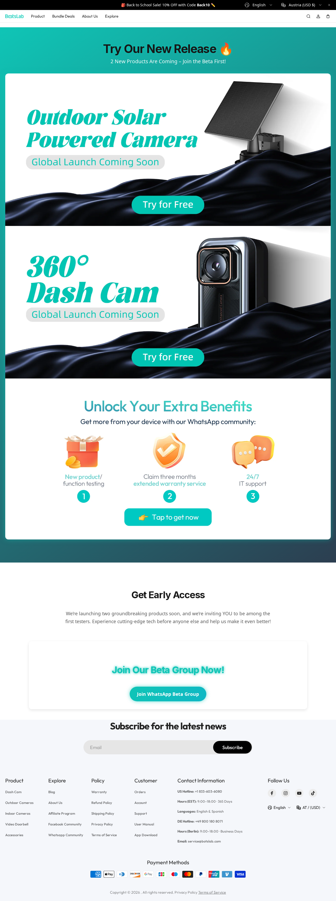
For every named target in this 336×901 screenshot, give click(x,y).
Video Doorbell (16, 824)
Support (140, 813)
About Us (90, 16)
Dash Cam (13, 792)
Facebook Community (65, 824)
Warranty (99, 792)
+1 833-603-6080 (208, 791)
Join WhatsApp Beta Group (168, 694)
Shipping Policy (102, 813)
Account (140, 803)
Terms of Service (104, 835)
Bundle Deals (63, 16)
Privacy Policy (102, 824)
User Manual (144, 824)
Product (38, 16)
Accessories (14, 835)
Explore (111, 16)
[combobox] (259, 5)
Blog (51, 792)
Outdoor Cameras (19, 803)
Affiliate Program (61, 813)
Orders (140, 792)
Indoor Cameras (17, 813)
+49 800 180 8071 (209, 821)
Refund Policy (101, 803)
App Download (146, 835)
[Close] (329, 5)
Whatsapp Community (65, 835)
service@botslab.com (204, 841)
